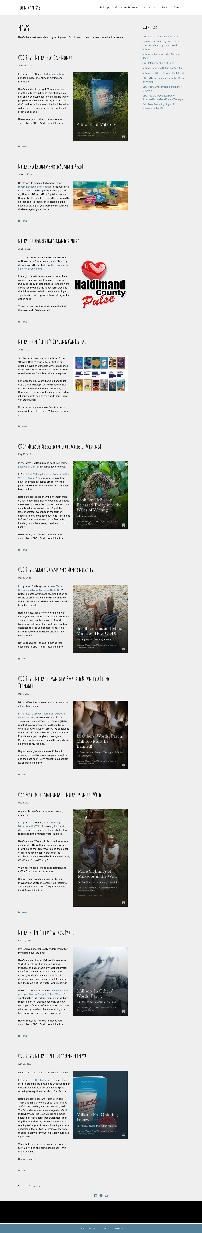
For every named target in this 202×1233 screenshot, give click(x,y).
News (164, 7)
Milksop (104, 7)
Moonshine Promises (126, 7)
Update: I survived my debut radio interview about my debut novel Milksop (161, 45)
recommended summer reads (34, 186)
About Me (149, 7)
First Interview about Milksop (158, 62)
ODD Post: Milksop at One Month (45, 57)
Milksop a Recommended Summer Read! (50, 166)
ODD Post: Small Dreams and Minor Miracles (55, 569)
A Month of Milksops (54, 74)
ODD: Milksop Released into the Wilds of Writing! (59, 446)
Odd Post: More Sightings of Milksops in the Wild (59, 794)
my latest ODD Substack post (37, 1080)
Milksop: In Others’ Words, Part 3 (46, 932)
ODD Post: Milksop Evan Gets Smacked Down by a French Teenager (65, 682)
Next (37, 1186)
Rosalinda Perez (118, 1229)
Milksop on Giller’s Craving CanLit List (52, 341)
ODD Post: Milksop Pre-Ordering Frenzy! (52, 1056)
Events (177, 7)
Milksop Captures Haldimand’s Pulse (48, 241)
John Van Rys (29, 7)
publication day (26, 466)
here (44, 411)
